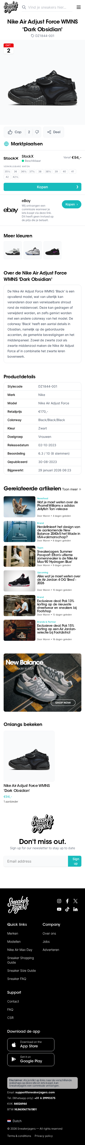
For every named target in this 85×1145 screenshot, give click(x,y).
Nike (41, 395)
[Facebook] (67, 901)
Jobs (46, 941)
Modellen (14, 941)
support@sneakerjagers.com (35, 1092)
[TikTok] (67, 909)
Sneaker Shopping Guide (20, 960)
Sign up (76, 861)
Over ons (49, 933)
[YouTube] (59, 909)
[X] (75, 901)
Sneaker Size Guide (21, 970)
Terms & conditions (19, 1136)
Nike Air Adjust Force (53, 403)
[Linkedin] (75, 909)
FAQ (10, 1009)
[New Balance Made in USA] (42, 682)
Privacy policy (44, 1136)
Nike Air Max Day (19, 950)
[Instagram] (59, 901)
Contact (13, 1001)
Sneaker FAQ (16, 979)
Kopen (58, 186)
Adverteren (51, 950)
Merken (12, 933)
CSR (10, 1018)
